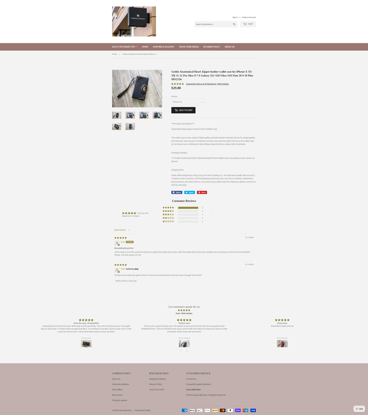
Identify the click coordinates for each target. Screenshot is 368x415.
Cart (250, 24)
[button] (168, 208)
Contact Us (191, 379)
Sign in (235, 17)
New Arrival (117, 395)
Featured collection (120, 384)
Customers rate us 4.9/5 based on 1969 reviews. (207, 84)
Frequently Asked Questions (198, 384)
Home (145, 47)
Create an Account (249, 17)
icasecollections (125, 410)
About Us (116, 379)
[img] (120, 238)
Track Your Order (189, 47)
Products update (119, 400)
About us (230, 47)
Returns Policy (211, 47)
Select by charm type (124, 47)
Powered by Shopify (142, 410)
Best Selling (117, 389)
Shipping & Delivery (163, 47)
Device (174, 96)
